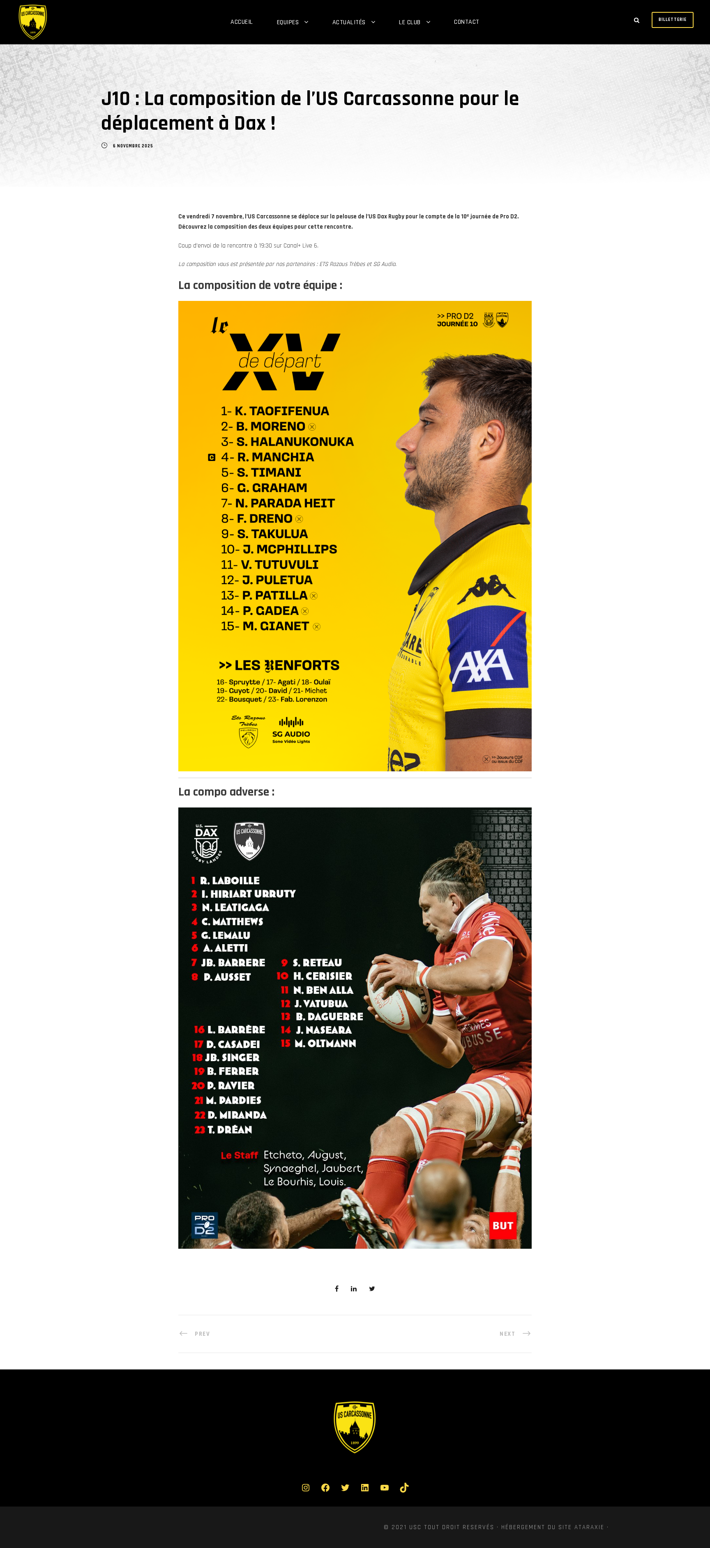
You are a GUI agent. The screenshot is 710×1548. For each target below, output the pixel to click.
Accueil (242, 22)
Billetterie (673, 20)
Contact (466, 22)
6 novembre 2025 (133, 146)
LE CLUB (410, 22)
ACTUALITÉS (349, 22)
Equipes (288, 22)
